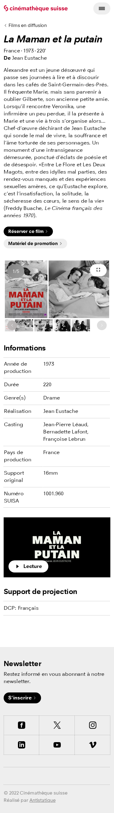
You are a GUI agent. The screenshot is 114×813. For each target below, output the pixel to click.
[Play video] (57, 547)
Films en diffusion (28, 25)
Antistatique (42, 800)
